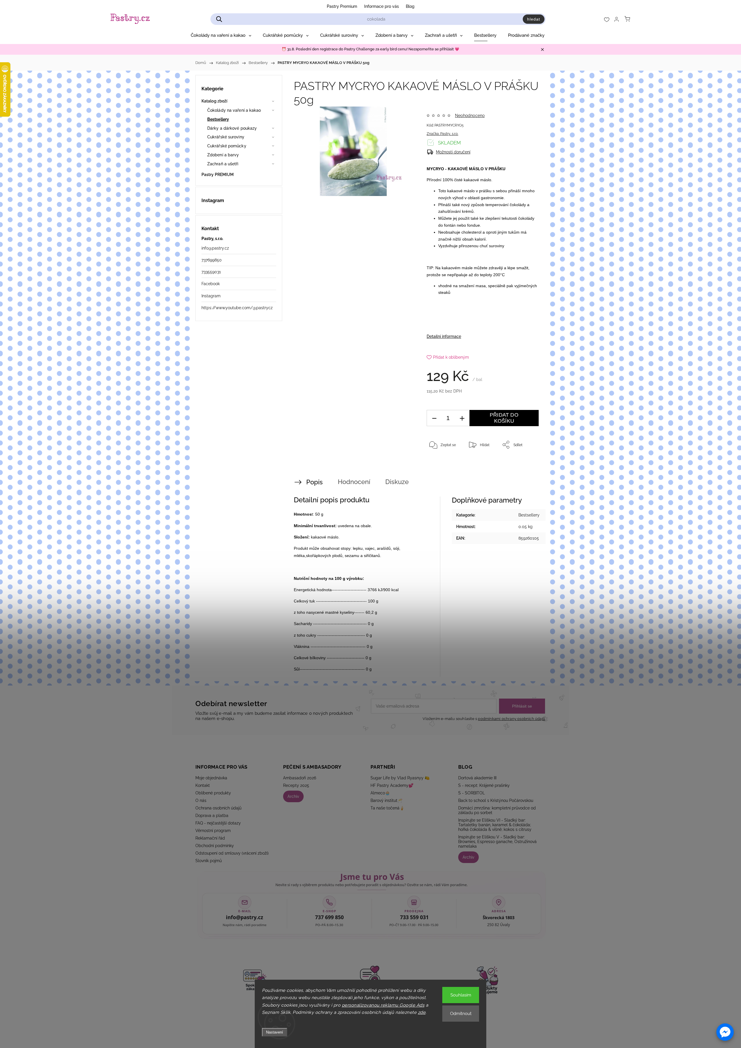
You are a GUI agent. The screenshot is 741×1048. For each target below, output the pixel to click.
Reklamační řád (210, 838)
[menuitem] (221, 35)
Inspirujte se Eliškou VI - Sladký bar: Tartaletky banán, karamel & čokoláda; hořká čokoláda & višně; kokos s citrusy (494, 825)
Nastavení (274, 1032)
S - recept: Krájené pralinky (484, 785)
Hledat (533, 19)
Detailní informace (444, 336)
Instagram (211, 296)
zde (422, 1012)
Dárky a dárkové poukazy (232, 128)
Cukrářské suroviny (225, 137)
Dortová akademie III (477, 778)
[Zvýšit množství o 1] (462, 418)
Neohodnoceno (470, 115)
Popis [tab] (314, 482)
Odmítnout (461, 1013)
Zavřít (526, 464)
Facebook (210, 283)
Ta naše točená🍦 (387, 808)
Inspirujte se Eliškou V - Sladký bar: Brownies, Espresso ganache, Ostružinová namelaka (497, 842)
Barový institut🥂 (386, 800)
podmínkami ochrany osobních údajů (511, 719)
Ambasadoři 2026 (299, 778)
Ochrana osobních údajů (218, 808)
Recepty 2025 (296, 785)
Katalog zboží (214, 101)
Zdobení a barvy (223, 155)
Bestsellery (218, 119)
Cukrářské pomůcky (226, 146)
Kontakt (202, 785)
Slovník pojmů (208, 860)
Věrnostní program (213, 830)
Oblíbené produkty (213, 793)
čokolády (518, 204)
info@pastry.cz (215, 248)
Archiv (293, 796)
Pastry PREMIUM (217, 174)
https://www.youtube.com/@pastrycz (237, 307)
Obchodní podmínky (214, 845)
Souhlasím (460, 995)
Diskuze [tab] (397, 481)
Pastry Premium (342, 6)
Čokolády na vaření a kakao (234, 110)
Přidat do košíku (504, 418)
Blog (410, 6)
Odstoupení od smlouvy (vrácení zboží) (232, 853)
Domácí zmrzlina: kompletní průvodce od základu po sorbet (497, 810)
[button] (725, 1032)
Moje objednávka (211, 778)
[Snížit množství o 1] (434, 418)
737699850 (211, 260)
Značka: (442, 134)
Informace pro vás (381, 6)
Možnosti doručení (453, 152)
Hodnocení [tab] (354, 481)
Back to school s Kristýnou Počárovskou (495, 800)
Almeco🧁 (380, 793)
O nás (200, 800)
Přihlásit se (522, 706)
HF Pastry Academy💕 (391, 785)
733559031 (211, 272)
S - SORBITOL (471, 793)
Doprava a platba (211, 815)
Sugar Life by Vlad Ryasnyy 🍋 (400, 778)
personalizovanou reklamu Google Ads (383, 1005)
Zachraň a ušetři (223, 164)
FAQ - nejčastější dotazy (218, 823)
